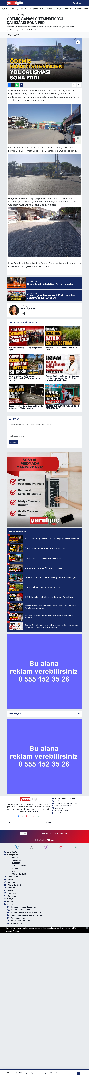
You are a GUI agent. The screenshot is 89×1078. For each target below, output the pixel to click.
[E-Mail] (23, 313)
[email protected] (31, 811)
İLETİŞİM (12, 823)
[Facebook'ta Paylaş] (9, 85)
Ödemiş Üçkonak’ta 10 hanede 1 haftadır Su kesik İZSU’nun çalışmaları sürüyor (25, 378)
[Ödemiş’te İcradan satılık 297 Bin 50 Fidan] (62, 336)
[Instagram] (30, 816)
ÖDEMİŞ (21, 15)
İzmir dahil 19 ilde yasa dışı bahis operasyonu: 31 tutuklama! (36, 1073)
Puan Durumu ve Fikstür (63, 806)
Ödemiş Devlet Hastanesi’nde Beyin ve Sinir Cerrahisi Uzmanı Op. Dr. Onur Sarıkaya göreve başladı (62, 378)
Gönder (13, 442)
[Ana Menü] (80, 3)
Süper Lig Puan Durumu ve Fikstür (26, 915)
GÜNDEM (5, 9)
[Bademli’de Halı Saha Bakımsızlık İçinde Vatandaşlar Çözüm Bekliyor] (26, 394)
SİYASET (24, 9)
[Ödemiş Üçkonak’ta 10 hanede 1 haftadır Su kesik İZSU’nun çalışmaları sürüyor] (26, 364)
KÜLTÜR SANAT (18, 866)
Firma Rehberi (14, 885)
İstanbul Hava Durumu (63, 801)
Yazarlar (11, 882)
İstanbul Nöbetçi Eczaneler (65, 798)
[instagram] (46, 847)
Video (10, 879)
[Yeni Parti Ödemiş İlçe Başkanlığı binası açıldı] (26, 336)
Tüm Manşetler (60, 808)
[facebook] (17, 847)
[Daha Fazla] (21, 85)
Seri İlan (11, 888)
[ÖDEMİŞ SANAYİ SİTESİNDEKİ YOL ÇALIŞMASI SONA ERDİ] (44, 60)
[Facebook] (18, 816)
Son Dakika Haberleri (62, 810)
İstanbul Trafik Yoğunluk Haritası (66, 803)
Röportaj (11, 890)
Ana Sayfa (12, 852)
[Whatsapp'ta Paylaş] (17, 85)
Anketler (11, 896)
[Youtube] (34, 816)
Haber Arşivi (59, 813)
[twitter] (31, 847)
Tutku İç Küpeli (28, 309)
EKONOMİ (50, 9)
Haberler (11, 15)
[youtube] (61, 847)
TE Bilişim (50, 840)
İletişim (10, 901)
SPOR (59, 9)
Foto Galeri (12, 877)
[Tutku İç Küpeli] (14, 310)
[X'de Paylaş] (13, 85)
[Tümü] (79, 714)
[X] (22, 816)
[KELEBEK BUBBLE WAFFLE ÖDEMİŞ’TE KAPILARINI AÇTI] (62, 394)
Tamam (16, 931)
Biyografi (11, 893)
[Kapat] (87, 928)
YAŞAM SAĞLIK (36, 9)
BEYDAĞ (77, 9)
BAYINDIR (68, 9)
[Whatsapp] (38, 816)
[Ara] (77, 3)
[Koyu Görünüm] (74, 3)
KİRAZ (86, 9)
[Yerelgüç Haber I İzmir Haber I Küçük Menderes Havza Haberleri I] (15, 3)
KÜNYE (48, 823)
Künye (10, 899)
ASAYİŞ (15, 9)
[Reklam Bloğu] (44, 489)
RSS (24, 833)
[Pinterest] (26, 816)
